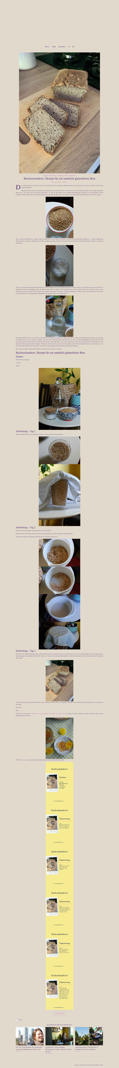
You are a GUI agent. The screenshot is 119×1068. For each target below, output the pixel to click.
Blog (47, 46)
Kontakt (62, 46)
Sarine (20, 1019)
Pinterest (25, 760)
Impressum (77, 1065)
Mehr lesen (59, 1013)
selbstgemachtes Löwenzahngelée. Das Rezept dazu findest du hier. (49, 713)
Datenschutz (83, 1065)
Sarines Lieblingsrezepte (67, 175)
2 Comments (64, 182)
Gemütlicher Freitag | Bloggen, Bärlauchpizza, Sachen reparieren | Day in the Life (58, 1049)
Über (54, 46)
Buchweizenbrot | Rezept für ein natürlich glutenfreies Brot (59, 178)
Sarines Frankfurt (50, 175)
